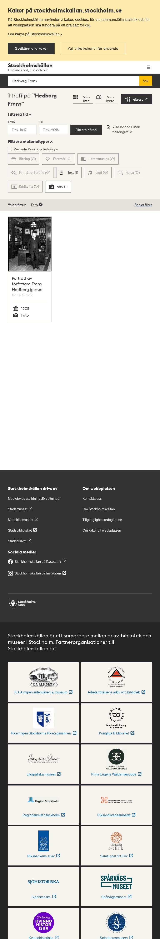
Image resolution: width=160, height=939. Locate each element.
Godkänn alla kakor (31, 48)
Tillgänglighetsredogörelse (102, 520)
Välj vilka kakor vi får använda (93, 48)
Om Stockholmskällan (98, 509)
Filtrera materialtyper (28, 141)
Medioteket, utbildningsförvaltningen (34, 498)
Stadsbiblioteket (20, 530)
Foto (34, 204)
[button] (20, 114)
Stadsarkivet (17, 541)
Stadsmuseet (17, 509)
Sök (145, 81)
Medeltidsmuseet (20, 520)
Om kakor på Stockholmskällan (34, 34)
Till (41, 122)
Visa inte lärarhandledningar (36, 149)
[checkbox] (69, 172)
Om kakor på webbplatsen (101, 530)
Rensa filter (143, 204)
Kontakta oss (92, 498)
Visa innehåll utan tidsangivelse (126, 129)
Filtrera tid (18, 114)
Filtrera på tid (86, 130)
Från (11, 122)
